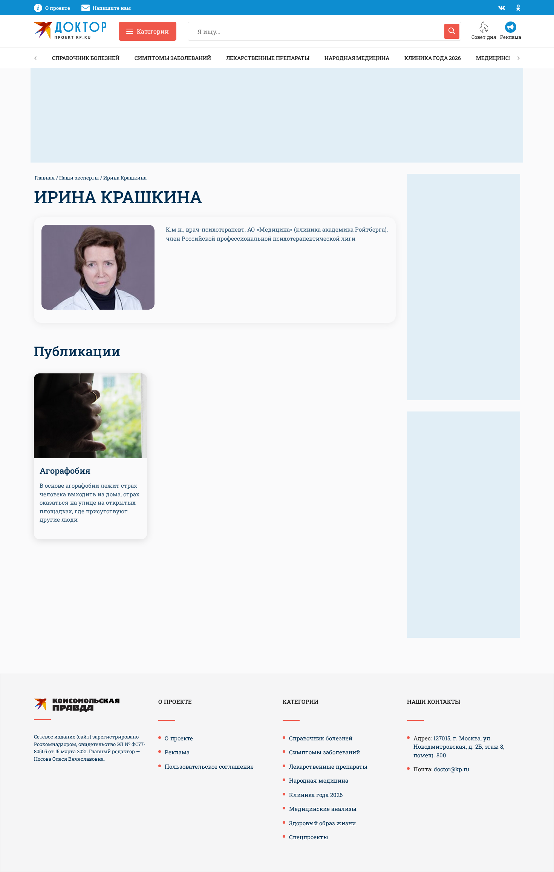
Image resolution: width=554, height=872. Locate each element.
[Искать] (451, 31)
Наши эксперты (79, 177)
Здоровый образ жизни (322, 823)
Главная (45, 177)
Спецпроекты (308, 837)
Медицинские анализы (323, 808)
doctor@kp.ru (451, 769)
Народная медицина (356, 57)
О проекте (179, 738)
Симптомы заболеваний (173, 57)
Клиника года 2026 (432, 57)
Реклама (177, 752)
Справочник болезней (85, 57)
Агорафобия (65, 470)
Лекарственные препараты (267, 57)
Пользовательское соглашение (209, 766)
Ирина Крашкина (125, 177)
